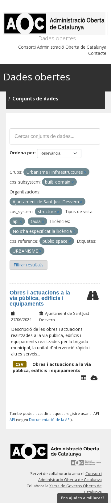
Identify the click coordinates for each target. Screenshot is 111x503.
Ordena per (22, 153)
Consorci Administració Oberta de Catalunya (62, 47)
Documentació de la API (50, 419)
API (12, 419)
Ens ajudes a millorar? (82, 498)
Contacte (97, 53)
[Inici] (55, 23)
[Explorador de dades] (83, 377)
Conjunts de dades (35, 98)
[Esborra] (85, 172)
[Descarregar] (94, 377)
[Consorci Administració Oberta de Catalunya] (86, 465)
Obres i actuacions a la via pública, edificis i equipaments (40, 298)
